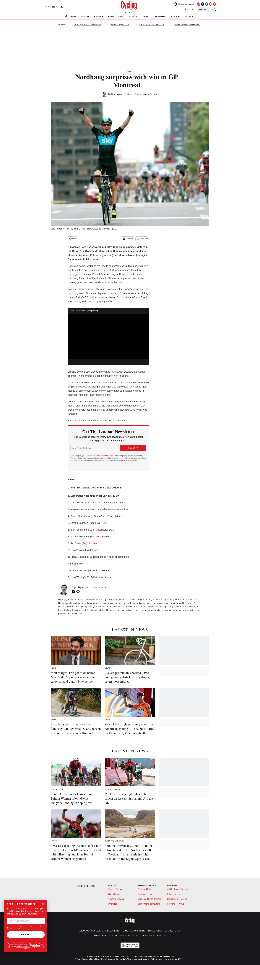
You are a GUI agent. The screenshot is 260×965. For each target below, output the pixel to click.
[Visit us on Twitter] (202, 4)
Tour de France (115, 889)
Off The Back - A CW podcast (151, 25)
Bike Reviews (173, 894)
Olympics (112, 904)
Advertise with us (103, 936)
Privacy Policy (35, 945)
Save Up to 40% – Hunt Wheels (87, 25)
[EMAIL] (78, 591)
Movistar (92, 543)
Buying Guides (115, 16)
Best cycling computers (149, 904)
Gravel (146, 16)
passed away (180, 606)
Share (74, 239)
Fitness (133, 16)
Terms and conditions (133, 931)
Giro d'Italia (113, 894)
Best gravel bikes (146, 894)
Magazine (160, 16)
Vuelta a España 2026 (119, 25)
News (73, 16)
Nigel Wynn (117, 94)
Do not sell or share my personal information (140, 936)
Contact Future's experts (105, 931)
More (188, 16)
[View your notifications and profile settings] (61, 7)
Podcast (175, 16)
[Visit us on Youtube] (210, 4)
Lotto (98, 536)
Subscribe (203, 9)
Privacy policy (154, 931)
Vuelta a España (116, 899)
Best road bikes (145, 889)
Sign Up (25, 934)
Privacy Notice (76, 458)
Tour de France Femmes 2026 (187, 25)
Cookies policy (173, 931)
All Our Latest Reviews (178, 889)
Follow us (129, 239)
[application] (108, 337)
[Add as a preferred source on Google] (130, 945)
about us (84, 931)
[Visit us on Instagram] (198, 4)
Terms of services (102, 456)
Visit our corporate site (165, 957)
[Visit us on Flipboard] (214, 4)
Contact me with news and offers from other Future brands (26, 927)
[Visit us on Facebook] (206, 4)
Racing (85, 16)
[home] (66, 17)
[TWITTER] (74, 591)
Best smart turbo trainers (149, 899)
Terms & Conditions (23, 947)
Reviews (98, 16)
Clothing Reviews (175, 904)
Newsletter (144, 239)
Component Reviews (177, 899)
